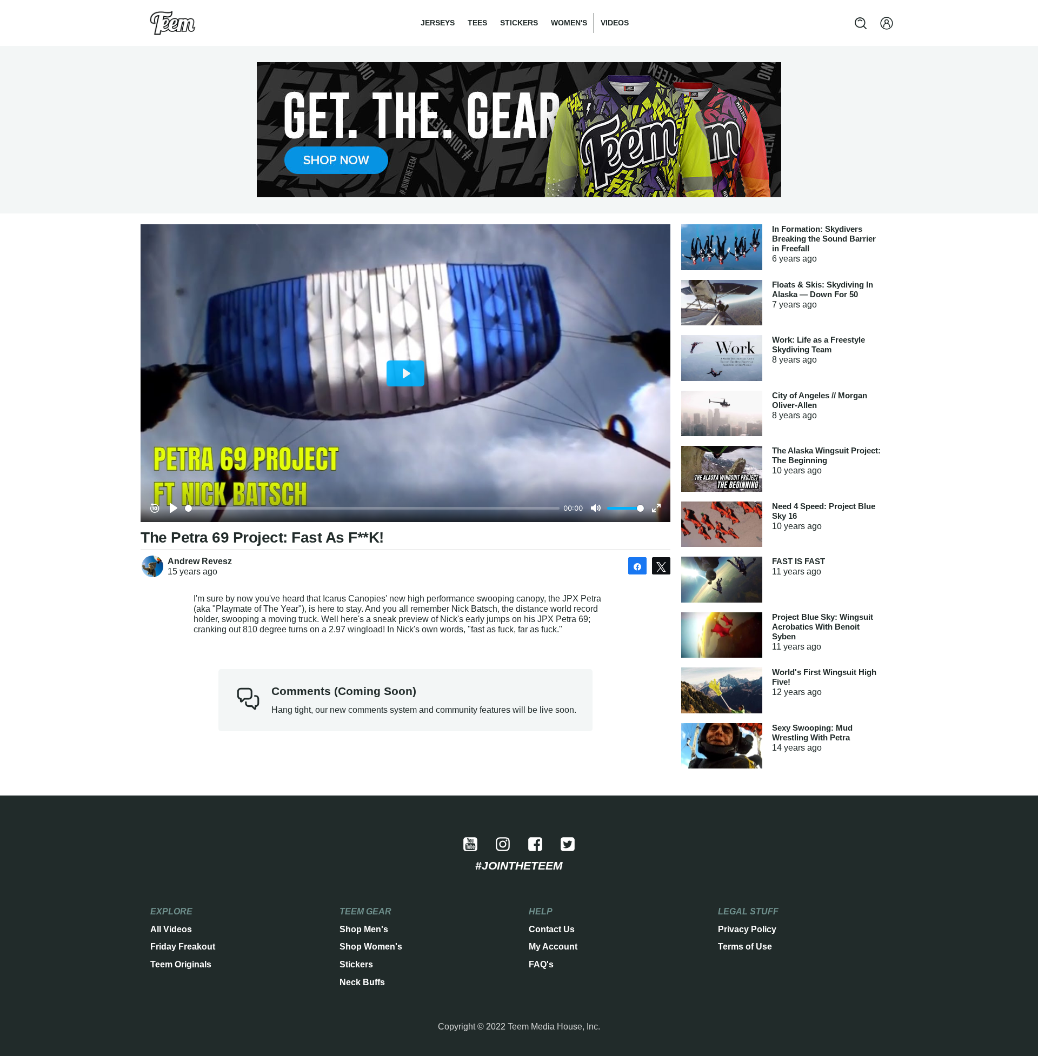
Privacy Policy (747, 929)
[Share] (637, 566)
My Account (553, 946)
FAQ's (541, 964)
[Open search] (861, 23)
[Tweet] (661, 566)
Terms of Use (745, 946)
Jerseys (438, 22)
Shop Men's (364, 929)
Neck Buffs (362, 982)
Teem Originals (180, 964)
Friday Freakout (182, 946)
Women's (569, 22)
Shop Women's (371, 946)
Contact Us (552, 929)
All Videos (171, 929)
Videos (615, 22)
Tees (477, 22)
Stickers (519, 22)
